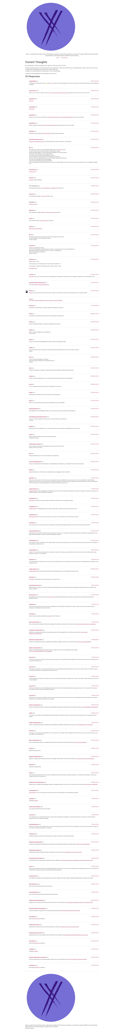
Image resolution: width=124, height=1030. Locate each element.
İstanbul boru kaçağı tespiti (35, 639)
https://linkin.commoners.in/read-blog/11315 (69, 926)
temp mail (31, 657)
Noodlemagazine (32, 490)
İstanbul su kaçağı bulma (34, 704)
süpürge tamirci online (34, 924)
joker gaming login (33, 884)
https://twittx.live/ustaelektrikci (83, 844)
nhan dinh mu (51, 596)
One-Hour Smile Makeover (35, 461)
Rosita (30, 313)
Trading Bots (32, 833)
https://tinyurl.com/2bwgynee (35, 228)
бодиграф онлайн (46, 133)
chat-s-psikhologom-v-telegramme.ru (49, 188)
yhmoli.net (59, 149)
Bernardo (31, 305)
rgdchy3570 (31, 108)
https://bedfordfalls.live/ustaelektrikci (90, 707)
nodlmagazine (32, 514)
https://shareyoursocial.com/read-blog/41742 (70, 910)
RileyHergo (31, 259)
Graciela (31, 376)
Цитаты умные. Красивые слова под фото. (59, 92)
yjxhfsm (31, 226)
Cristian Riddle (32, 81)
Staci (30, 357)
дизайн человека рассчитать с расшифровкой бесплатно (60, 117)
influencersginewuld (33, 530)
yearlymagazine (32, 540)
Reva (30, 234)
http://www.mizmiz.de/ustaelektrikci (83, 641)
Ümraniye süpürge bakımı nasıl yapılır (37, 957)
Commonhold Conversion (35, 444)
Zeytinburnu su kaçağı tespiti (35, 630)
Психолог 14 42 (32, 171)
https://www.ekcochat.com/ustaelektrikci (85, 758)
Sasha (30, 400)
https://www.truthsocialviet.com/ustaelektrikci (86, 624)
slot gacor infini (32, 875)
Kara (30, 453)
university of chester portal (35, 139)
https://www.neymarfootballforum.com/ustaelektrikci (40, 651)
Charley (31, 321)
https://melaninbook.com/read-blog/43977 (72, 852)
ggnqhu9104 (32, 123)
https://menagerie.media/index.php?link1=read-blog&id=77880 (79, 902)
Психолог (31, 100)
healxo (30, 772)
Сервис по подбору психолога (48, 212)
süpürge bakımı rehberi (34, 850)
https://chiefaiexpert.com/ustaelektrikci (84, 724)
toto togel (31, 613)
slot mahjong (32, 916)
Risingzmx (31, 210)
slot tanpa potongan (33, 892)
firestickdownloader (33, 824)
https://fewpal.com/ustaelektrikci (90, 784)
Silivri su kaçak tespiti (34, 622)
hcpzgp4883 (32, 106)
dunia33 (31, 748)
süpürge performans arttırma (35, 932)
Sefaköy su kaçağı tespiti (34, 647)
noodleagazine (32, 506)
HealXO (30, 713)
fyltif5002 (31, 131)
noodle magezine (33, 488)
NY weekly (31, 577)
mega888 (31, 798)
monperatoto (32, 965)
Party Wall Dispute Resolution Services (38, 416)
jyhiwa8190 (31, 114)
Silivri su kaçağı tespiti (34, 740)
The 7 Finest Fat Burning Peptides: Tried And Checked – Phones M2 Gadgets (45, 300)
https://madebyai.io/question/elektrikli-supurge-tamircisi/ (75, 934)
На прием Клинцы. (44, 220)
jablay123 (31, 764)
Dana (30, 368)
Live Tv (51, 83)
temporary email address (34, 806)
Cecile (30, 434)
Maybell (31, 426)
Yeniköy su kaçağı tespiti (34, 722)
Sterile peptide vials (33, 408)
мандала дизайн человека (48, 125)
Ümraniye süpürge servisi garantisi (37, 908)
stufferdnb (31, 522)
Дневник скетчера (33, 204)
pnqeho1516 (32, 98)
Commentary (64, 57)
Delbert (30, 392)
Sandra (30, 329)
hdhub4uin (31, 477)
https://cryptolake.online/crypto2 (36, 282)
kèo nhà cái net (32, 594)
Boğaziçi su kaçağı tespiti (34, 756)
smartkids (31, 245)
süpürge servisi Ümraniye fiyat (36, 900)
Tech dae (31, 274)
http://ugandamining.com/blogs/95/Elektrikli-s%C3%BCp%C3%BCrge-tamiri (76, 860)
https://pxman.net (33, 268)
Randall (30, 347)
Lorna (30, 384)
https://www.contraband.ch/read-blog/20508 (77, 959)
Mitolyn (30, 290)
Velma (30, 339)
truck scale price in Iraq (34, 585)
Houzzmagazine (32, 790)
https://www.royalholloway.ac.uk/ (36, 141)
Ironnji (30, 218)
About (57, 57)
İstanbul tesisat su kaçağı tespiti (36, 782)
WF (30, 147)
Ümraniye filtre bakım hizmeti (35, 858)
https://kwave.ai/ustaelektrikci (80, 742)
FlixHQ (30, 469)
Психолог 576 (44, 196)
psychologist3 (32, 169)
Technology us (32, 498)
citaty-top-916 (32, 90)
